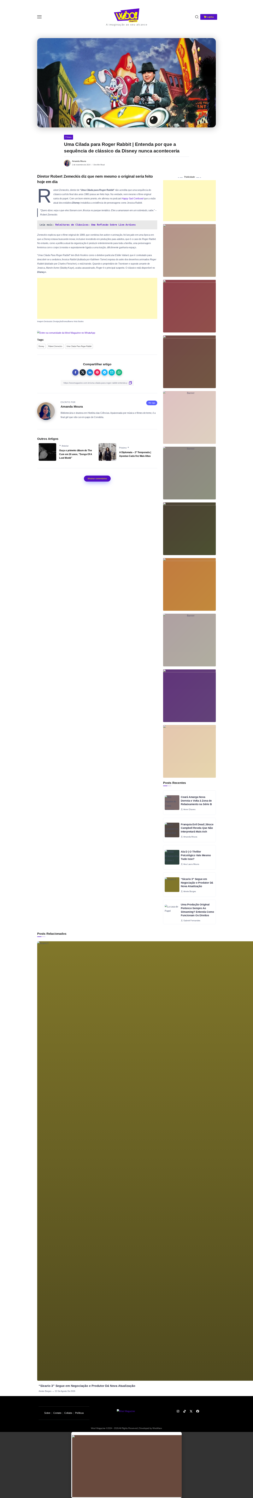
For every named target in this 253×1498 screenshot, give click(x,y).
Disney (41, 346)
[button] (247, 4)
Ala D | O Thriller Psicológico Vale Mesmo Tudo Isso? (196, 855)
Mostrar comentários (97, 478)
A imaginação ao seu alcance (126, 24)
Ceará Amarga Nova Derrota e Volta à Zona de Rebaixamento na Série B (196, 801)
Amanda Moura (79, 161)
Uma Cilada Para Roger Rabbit (79, 346)
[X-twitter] (191, 1411)
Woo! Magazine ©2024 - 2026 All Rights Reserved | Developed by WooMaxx (126, 1428)
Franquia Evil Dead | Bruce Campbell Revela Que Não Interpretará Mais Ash (197, 828)
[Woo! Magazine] (126, 15)
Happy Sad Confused (132, 198)
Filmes (68, 137)
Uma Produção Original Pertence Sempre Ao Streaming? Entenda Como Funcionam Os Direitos (197, 910)
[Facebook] (198, 1411)
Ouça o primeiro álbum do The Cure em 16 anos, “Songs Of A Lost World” (75, 454)
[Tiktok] (184, 1411)
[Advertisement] (97, 298)
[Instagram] (178, 1411)
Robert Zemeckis (55, 346)
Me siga (151, 403)
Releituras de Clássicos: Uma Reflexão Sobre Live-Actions (95, 224)
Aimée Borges (45, 1391)
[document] (126, 1465)
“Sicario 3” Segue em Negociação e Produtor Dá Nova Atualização (197, 883)
